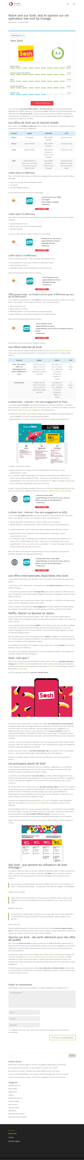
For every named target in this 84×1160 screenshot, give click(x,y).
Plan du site (12, 1133)
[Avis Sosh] (26, 53)
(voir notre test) (53, 666)
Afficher (21, 35)
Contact (11, 1137)
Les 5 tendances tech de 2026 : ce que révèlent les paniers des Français (33, 1068)
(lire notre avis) (21, 669)
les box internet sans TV (33, 803)
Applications (12, 1092)
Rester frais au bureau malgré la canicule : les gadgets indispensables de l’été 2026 (37, 1065)
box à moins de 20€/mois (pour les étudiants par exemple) (44, 957)
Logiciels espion (13, 1108)
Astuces (11, 1095)
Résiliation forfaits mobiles (17, 1117)
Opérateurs (12, 22)
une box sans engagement (31, 410)
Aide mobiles (12, 1089)
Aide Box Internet (14, 1086)
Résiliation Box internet (16, 1114)
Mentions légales (14, 1141)
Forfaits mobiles (13, 1101)
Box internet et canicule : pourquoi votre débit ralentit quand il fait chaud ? (34, 1071)
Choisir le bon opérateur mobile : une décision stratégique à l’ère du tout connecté (36, 1077)
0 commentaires (23, 22)
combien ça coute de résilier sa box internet (55, 491)
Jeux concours (13, 1104)
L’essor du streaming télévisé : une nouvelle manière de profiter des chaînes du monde (38, 1074)
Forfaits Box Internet (15, 1098)
